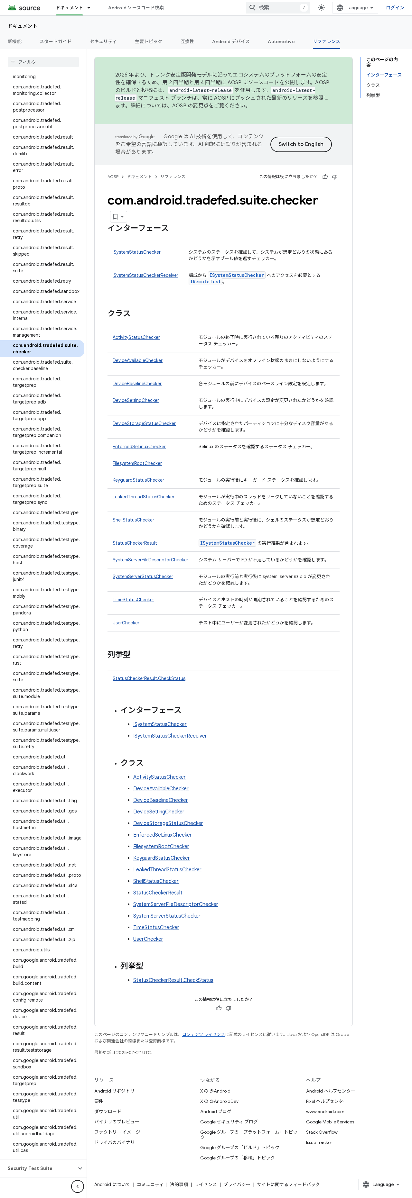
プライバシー (236, 1184)
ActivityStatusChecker (136, 337)
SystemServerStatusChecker (143, 576)
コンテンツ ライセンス (203, 1034)
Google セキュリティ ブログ (229, 1122)
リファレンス (327, 41)
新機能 (15, 41)
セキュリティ (103, 41)
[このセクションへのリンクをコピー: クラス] (137, 314)
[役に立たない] (335, 177)
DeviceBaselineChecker (137, 383)
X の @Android (215, 1091)
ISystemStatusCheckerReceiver (145, 275)
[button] (38, 1168)
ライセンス (205, 1184)
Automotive (281, 41)
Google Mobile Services (330, 1122)
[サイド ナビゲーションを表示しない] (77, 1186)
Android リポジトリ (114, 1091)
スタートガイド (56, 41)
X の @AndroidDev (219, 1101)
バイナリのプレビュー (116, 1122)
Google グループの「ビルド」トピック (239, 1147)
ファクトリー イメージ (117, 1132)
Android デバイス (231, 41)
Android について (112, 1184)
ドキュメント (69, 8)
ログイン (395, 8)
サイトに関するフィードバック (288, 1184)
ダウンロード (107, 1111)
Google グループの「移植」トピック (237, 1158)
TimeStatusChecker (133, 600)
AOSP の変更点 (190, 106)
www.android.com (325, 1111)
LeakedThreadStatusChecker (143, 497)
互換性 (187, 41)
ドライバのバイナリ (114, 1142)
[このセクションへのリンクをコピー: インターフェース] (175, 229)
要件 (98, 1101)
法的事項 (179, 1184)
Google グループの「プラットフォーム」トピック (248, 1134)
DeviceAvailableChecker (138, 360)
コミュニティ (150, 1184)
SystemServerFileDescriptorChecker (150, 560)
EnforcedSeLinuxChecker (139, 446)
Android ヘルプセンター (330, 1091)
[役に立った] (325, 177)
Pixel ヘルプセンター (327, 1101)
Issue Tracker (319, 1142)
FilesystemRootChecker (137, 463)
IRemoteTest (205, 281)
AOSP (113, 176)
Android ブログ (215, 1111)
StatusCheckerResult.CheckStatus (149, 678)
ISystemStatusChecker (137, 252)
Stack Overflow (322, 1132)
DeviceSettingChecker (136, 400)
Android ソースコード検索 (136, 8)
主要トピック (149, 41)
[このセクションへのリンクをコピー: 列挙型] (137, 655)
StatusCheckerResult (135, 543)
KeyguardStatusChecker (138, 480)
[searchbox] (43, 62)
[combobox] (278, 8)
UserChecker (126, 623)
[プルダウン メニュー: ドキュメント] (91, 7)
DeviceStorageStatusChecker (144, 423)
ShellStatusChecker (133, 520)
